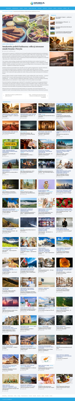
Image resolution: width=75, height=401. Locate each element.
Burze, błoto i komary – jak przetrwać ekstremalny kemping (27, 134)
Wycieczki (50, 8)
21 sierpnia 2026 (6, 174)
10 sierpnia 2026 (6, 312)
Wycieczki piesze (63, 326)
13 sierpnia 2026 (6, 274)
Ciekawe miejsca (15, 8)
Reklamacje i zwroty (23, 290)
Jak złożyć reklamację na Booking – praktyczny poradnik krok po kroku (28, 292)
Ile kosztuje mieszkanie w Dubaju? (63, 192)
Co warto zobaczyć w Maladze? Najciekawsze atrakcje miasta (63, 290)
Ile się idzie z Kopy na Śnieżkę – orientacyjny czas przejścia (9, 291)
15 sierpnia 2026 (6, 253)
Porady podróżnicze (30, 288)
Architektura (4, 326)
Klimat (69, 131)
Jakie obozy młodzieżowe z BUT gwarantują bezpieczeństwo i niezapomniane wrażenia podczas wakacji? (27, 173)
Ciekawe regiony (65, 131)
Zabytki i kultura (14, 328)
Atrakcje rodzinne (5, 169)
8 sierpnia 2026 (5, 332)
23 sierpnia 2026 (24, 156)
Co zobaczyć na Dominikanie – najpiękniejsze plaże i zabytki (63, 252)
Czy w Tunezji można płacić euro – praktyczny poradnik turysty (45, 213)
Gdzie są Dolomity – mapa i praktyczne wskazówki (62, 154)
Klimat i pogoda (29, 386)
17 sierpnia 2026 (6, 233)
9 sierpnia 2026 (41, 311)
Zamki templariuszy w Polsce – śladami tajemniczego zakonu (9, 330)
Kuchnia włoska (10, 268)
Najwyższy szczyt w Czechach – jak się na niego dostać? (9, 231)
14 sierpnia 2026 (41, 255)
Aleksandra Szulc (12, 51)
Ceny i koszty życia (41, 150)
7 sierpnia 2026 (23, 350)
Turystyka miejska (5, 367)
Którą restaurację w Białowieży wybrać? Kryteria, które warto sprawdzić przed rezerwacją (63, 387)
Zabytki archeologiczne (6, 328)
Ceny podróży (47, 150)
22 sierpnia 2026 (41, 156)
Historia (8, 326)
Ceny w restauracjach (24, 268)
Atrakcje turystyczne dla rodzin (8, 386)
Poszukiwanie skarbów (67, 269)
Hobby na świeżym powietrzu (61, 268)
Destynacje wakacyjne (42, 190)
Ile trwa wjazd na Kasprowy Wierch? (46, 310)
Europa (3, 44)
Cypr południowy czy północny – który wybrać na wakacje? (45, 193)
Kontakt (64, 8)
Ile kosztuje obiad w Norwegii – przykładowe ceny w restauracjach (27, 272)
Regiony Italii (40, 251)
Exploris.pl (10, 399)
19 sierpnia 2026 (6, 213)
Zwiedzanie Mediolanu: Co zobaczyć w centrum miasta (28, 368)
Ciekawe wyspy (58, 250)
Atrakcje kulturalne (23, 150)
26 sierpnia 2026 (6, 118)
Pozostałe (60, 8)
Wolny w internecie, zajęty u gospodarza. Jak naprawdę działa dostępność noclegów (27, 192)
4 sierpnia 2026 (5, 391)
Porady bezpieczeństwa (6, 114)
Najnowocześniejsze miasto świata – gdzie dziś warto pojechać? (10, 311)
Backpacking (8, 8)
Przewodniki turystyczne (42, 230)
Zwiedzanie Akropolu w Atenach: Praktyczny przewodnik (9, 369)
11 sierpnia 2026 (24, 294)
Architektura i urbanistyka (61, 150)
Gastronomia (4, 268)
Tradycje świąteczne (29, 151)
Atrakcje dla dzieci (59, 169)
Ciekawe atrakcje (31, 150)
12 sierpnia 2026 (59, 274)
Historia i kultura (13, 365)
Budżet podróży (23, 326)
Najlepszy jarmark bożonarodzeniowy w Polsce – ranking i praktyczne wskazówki (27, 154)
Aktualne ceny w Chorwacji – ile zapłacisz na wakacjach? (45, 154)
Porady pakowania (41, 131)
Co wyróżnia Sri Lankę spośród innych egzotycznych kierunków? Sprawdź (64, 32)
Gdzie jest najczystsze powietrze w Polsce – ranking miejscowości (27, 213)
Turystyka (45, 8)
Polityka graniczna (59, 229)
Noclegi (25, 8)
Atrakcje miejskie (23, 365)
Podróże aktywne (13, 228)
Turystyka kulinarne (5, 270)
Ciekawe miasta (34, 249)
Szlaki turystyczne (5, 288)
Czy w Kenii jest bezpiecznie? (8, 133)
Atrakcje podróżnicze (60, 248)
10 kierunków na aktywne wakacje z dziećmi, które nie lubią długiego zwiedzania (28, 310)
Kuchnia (7, 44)
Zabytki (54, 8)
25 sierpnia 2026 (6, 134)
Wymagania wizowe (5, 152)
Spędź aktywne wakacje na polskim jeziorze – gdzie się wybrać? (14, 95)
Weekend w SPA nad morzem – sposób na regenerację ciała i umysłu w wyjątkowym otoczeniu (46, 387)
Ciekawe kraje (47, 228)
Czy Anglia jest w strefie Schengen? (64, 230)
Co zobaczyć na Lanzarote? (62, 358)
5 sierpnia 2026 (41, 370)
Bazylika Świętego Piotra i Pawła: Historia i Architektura (45, 350)
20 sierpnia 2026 (24, 194)
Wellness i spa (8, 249)
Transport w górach (46, 307)
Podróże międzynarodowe (10, 150)
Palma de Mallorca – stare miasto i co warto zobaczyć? (10, 212)
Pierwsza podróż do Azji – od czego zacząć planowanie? (46, 271)
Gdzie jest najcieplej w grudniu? (27, 387)
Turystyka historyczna (6, 327)
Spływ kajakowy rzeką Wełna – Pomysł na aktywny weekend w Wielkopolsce (9, 192)
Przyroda (39, 8)
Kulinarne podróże (5, 269)
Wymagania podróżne (13, 151)
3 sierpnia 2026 (41, 388)
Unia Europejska (66, 229)
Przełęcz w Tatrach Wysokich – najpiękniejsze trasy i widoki (45, 328)
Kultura (21, 8)
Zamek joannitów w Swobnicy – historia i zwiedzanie (27, 329)
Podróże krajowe (15, 169)
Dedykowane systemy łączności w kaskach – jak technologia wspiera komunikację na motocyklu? (46, 172)
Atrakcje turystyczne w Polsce (25, 249)
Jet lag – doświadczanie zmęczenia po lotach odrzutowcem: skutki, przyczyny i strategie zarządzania (37, 96)
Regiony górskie (59, 307)
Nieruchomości (65, 190)
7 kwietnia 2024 (5, 51)
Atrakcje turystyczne (6, 228)
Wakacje (51, 191)
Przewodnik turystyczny (6, 366)
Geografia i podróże (65, 151)
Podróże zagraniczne (6, 151)
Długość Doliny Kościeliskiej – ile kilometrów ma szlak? (63, 311)
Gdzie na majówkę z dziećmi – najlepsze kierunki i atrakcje (63, 175)
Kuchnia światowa (31, 268)
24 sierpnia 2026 (59, 136)
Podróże (39, 114)
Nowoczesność (16, 307)
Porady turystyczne (32, 8)
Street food (11, 269)
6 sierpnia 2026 (59, 349)
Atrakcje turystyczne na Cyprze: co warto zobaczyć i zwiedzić (45, 368)
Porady (21, 131)
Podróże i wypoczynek (24, 307)
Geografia (16, 248)
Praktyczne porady (59, 270)
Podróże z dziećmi (31, 307)
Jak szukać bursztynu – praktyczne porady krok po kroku (63, 273)
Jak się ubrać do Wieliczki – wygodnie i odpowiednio (44, 134)
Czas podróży (40, 307)
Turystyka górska (59, 152)
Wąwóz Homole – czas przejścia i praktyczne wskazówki (63, 328)
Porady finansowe (49, 151)
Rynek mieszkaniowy (67, 191)
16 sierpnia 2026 (41, 234)
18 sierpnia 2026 (41, 214)
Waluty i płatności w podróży (43, 211)
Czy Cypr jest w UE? (42, 289)
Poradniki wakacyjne (41, 151)
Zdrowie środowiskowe (24, 211)
